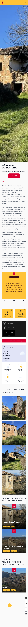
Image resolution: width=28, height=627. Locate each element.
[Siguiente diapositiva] (23, 300)
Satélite (26, 613)
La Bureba (14, 175)
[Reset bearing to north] (26, 606)
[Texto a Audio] (3, 181)
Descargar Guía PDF (13, 340)
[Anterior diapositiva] (4, 300)
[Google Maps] (12, 333)
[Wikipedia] (6, 333)
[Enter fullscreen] (26, 598)
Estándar (26, 611)
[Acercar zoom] (26, 601)
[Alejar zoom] (26, 603)
